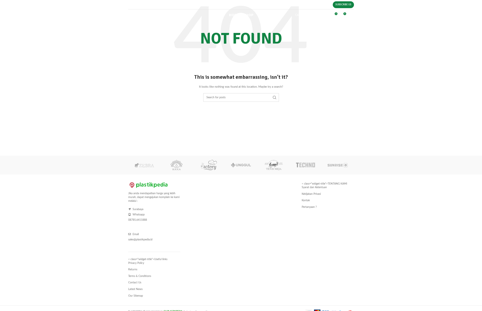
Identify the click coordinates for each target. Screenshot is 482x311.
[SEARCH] (274, 97)
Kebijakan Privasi (311, 194)
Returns (132, 269)
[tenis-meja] (273, 165)
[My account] (326, 15)
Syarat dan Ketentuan (314, 187)
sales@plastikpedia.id (213, 5)
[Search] (318, 15)
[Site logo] (149, 15)
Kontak (306, 200)
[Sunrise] (338, 165)
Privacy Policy (136, 263)
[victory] (209, 165)
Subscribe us (343, 4)
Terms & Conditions (139, 276)
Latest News (135, 289)
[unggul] (241, 165)
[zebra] (144, 165)
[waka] (176, 165)
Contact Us (134, 282)
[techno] (305, 165)
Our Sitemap (135, 296)
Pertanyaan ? (309, 207)
